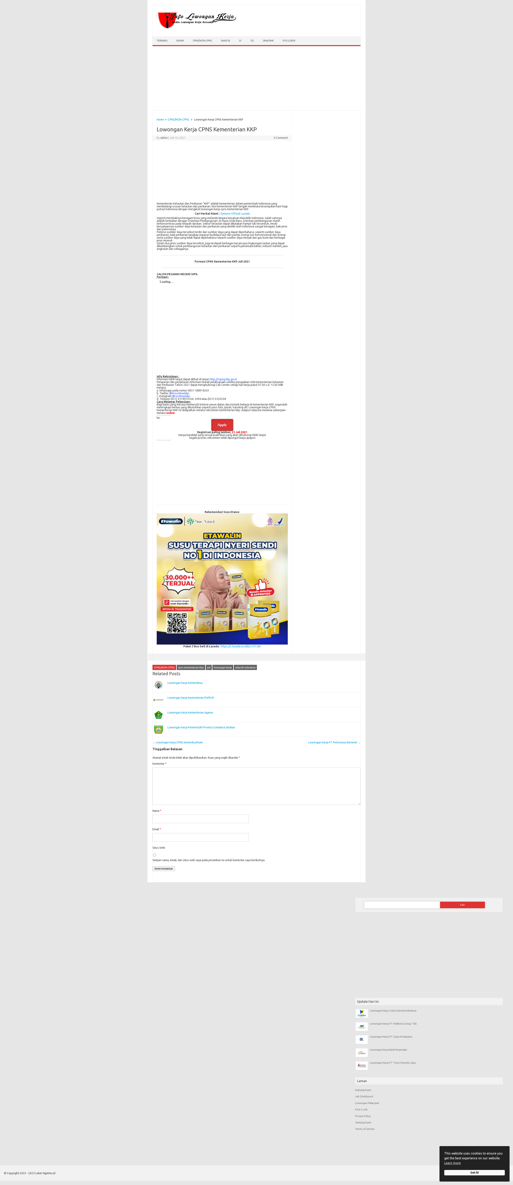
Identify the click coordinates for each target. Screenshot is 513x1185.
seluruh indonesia (245, 667)
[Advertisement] (256, 79)
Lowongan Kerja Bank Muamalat (388, 1049)
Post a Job (361, 1109)
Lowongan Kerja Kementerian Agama (190, 712)
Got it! (474, 1172)
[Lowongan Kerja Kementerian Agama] (158, 720)
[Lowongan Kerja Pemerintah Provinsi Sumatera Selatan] (158, 735)
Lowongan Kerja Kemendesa (185, 682)
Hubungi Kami (363, 1090)
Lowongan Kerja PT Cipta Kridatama (391, 1036)
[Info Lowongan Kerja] (196, 29)
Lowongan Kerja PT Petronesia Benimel (334, 742)
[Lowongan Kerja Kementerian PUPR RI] (158, 706)
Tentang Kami (363, 1122)
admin (164, 137)
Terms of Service (365, 1128)
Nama (156, 810)
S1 (240, 40)
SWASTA (225, 40)
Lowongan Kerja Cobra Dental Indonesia (393, 1010)
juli (208, 667)
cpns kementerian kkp (191, 667)
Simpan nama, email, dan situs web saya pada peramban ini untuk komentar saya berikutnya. (208, 860)
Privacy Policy (363, 1116)
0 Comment (281, 137)
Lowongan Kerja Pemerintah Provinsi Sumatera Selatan (201, 727)
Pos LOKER (289, 40)
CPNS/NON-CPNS (202, 40)
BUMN (180, 40)
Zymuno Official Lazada (235, 213)
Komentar (159, 763)
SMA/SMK (268, 40)
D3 (252, 40)
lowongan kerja (223, 667)
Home (160, 119)
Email (156, 829)
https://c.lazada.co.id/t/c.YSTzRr (241, 646)
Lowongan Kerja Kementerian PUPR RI (191, 697)
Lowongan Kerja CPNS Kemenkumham (177, 742)
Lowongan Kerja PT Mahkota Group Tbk (393, 1023)
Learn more (452, 1163)
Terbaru (162, 40)
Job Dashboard (364, 1096)
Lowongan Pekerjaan (367, 1103)
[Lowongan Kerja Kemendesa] (158, 691)
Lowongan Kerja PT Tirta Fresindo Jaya (393, 1062)
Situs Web (158, 847)
